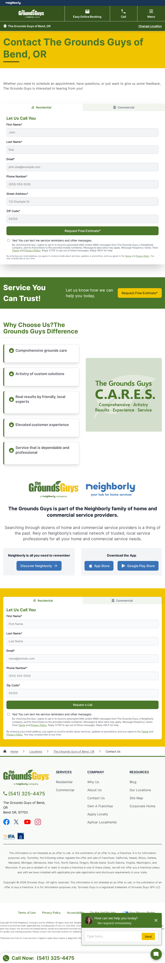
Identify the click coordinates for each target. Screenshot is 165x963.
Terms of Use (27, 912)
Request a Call (82, 704)
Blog (133, 782)
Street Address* (17, 193)
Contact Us (96, 798)
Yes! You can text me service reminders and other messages (51, 714)
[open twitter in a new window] (17, 824)
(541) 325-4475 (26, 794)
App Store (100, 567)
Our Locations (140, 790)
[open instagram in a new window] (38, 824)
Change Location (150, 26)
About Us (94, 790)
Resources (139, 772)
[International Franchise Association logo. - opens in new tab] (9, 836)
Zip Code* (13, 685)
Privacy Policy (32, 250)
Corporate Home (142, 806)
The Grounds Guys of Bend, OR (73, 751)
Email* (10, 159)
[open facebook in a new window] (6, 824)
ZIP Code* (13, 211)
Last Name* (14, 141)
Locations (35, 751)
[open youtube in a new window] (27, 824)
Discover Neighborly (39, 567)
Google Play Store (140, 567)
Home (14, 751)
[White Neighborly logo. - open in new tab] (13, 3)
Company (95, 772)
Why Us (93, 782)
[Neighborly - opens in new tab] (21, 836)
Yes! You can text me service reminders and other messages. (52, 240)
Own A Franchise (100, 806)
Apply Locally (97, 814)
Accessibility (75, 912)
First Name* (14, 124)
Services (64, 772)
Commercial (126, 107)
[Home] (5, 751)
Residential (43, 107)
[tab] (41, 107)
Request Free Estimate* (83, 231)
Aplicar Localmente (102, 822)
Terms (15, 250)
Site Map (136, 798)
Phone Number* (16, 176)
